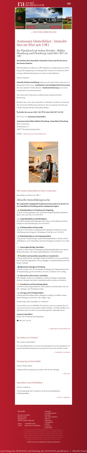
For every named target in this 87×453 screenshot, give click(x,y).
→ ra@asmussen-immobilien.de (59, 329)
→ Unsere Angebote (63, 397)
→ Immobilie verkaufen (61, 352)
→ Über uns (66, 374)
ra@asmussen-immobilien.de (32, 425)
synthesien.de (56, 442)
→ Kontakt (47, 424)
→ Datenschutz (48, 427)
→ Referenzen (48, 420)
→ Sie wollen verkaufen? (50, 417)
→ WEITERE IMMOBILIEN (43, 32)
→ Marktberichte (48, 422)
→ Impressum (48, 426)
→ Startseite (47, 411)
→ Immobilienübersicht (50, 413)
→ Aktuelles (47, 415)
